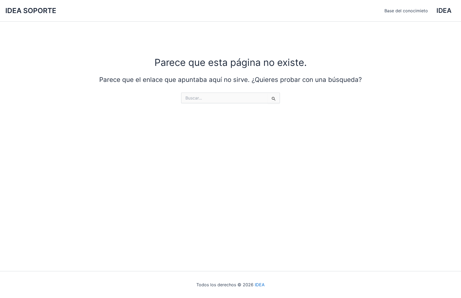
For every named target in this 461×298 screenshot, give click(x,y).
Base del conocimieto (406, 10)
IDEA (260, 284)
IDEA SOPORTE (30, 10)
